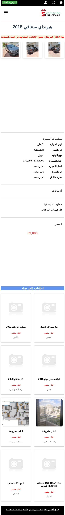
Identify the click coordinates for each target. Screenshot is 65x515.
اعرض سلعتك (10, 2)
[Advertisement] (32, 95)
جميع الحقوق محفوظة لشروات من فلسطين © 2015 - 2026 (32, 509)
